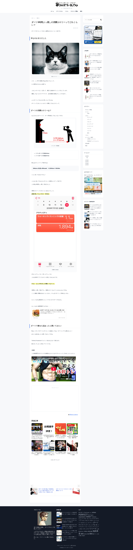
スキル (86, 115)
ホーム (52, 11)
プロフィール (42, 537)
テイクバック (90, 126)
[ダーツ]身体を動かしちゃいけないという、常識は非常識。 (96, 62)
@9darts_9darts (73, 414)
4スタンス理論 (74, 11)
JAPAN (94, 512)
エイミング (89, 117)
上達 (98, 528)
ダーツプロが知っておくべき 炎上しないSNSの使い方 (95, 225)
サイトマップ (66, 545)
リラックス (86, 529)
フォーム (95, 526)
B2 (86, 512)
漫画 (82, 534)
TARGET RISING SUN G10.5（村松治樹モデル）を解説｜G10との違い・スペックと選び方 (69, 526)
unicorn (80, 518)
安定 (82, 531)
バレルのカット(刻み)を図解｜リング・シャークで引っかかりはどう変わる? (69, 538)
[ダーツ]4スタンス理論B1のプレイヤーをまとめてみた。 (96, 55)
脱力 (88, 132)
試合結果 (87, 143)
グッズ (86, 111)
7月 (87, 157)
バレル (66, 11)
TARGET (88, 517)
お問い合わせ (73, 545)
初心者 (80, 531)
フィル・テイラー (88, 526)
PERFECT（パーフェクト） (93, 141)
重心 (81, 535)
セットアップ (90, 124)
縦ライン (95, 533)
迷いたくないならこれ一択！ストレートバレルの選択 (95, 89)
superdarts (82, 517)
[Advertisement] (43, 400)
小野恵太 (86, 531)
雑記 (81, 11)
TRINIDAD (94, 517)
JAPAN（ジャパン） (91, 139)
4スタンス (82, 512)
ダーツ (95, 522)
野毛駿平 (83, 535)
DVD (88, 113)
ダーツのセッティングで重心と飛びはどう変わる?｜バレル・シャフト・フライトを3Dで (69, 532)
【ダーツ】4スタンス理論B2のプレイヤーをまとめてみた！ (96, 96)
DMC (88, 512)
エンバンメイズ (91, 518)
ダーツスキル (59, 11)
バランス (90, 524)
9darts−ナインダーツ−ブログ (67, 547)
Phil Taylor (90, 515)
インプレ (83, 518)
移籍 (88, 533)
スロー (91, 520)
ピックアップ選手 (89, 137)
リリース (89, 130)
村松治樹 (90, 531)
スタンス (89, 121)
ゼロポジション (84, 522)
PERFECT (83, 514)
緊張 (91, 534)
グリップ (89, 119)
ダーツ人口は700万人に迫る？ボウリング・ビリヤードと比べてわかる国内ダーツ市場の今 (69, 520)
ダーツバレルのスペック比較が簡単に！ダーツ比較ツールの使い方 (95, 213)
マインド (89, 128)
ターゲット (90, 522)
